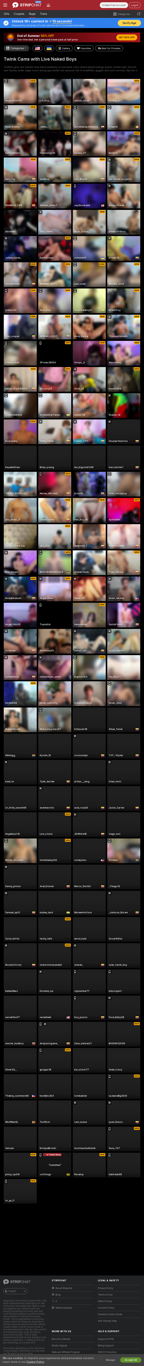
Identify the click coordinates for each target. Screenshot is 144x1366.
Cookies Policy (106, 1308)
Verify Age (129, 23)
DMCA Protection (107, 1352)
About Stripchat (64, 1288)
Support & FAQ (106, 1339)
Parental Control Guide (110, 1314)
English (12, 1291)
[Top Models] (48, 5)
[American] (37, 48)
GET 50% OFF (127, 37)
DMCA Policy (105, 1301)
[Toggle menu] (5, 5)
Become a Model (61, 1339)
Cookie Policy (35, 1361)
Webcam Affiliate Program (66, 1352)
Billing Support (106, 1345)
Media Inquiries (64, 1308)
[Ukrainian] (49, 48)
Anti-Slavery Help (107, 1321)
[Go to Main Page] (26, 5)
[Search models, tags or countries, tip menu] (139, 14)
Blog (58, 1294)
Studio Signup (59, 1345)
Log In (134, 5)
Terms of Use (105, 1294)
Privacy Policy (105, 1288)
